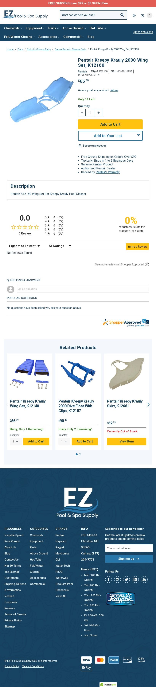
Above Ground (73, 28)
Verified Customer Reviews (11, 602)
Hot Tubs (96, 28)
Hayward (61, 541)
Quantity (84, 106)
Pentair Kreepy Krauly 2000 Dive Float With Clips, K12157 (76, 406)
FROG (59, 571)
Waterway (62, 578)
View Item (127, 441)
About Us (10, 547)
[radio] (78, 217)
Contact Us (12, 559)
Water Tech (63, 565)
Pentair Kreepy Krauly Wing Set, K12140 (28, 403)
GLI (58, 559)
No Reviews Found (19, 253)
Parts (52, 28)
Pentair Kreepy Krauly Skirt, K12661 (125, 403)
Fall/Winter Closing (18, 37)
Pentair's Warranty (108, 172)
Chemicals (12, 28)
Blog (91, 37)
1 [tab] (77, 454)
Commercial (72, 37)
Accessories (47, 37)
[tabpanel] (29, 401)
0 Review (30, 233)
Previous (7, 405)
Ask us (114, 90)
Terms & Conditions (33, 666)
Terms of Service (15, 614)
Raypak (60, 547)
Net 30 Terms (13, 565)
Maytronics (62, 553)
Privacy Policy (13, 620)
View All (60, 596)
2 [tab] (80, 454)
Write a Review (137, 246)
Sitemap (10, 626)
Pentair (60, 535)
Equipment (34, 28)
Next (148, 405)
